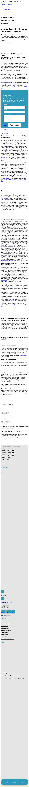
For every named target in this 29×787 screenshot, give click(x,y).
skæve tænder (4, 280)
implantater (3, 246)
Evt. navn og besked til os (11, 114)
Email (5, 109)
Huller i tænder (5, 628)
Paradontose (4, 636)
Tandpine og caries (6, 630)
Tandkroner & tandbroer (7, 639)
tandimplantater (23, 355)
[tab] (14, 219)
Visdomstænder (4, 198)
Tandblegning (4, 634)
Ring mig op (14, 125)
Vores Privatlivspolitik (6, 615)
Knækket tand (4, 626)
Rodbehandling (5, 623)
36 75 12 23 (3, 595)
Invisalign (3, 157)
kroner (22, 299)
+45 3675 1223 (24, 260)
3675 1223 (19, 1)
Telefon (6, 104)
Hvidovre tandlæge (5, 178)
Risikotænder (4, 632)
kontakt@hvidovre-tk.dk (9, 86)
